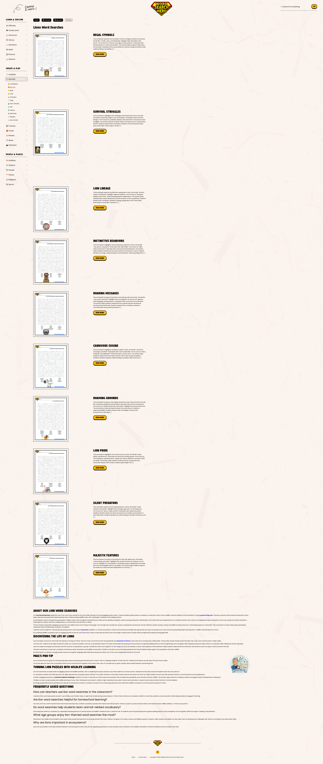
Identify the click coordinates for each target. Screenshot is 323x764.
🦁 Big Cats (11, 87)
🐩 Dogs (10, 100)
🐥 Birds (10, 90)
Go (314, 6)
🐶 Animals (10, 79)
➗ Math (9, 49)
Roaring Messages (106, 293)
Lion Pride (100, 450)
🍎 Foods (10, 131)
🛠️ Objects (10, 165)
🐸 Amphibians (13, 84)
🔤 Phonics (10, 54)
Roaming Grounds (105, 398)
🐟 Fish (10, 107)
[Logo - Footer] (157, 743)
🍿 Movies (10, 135)
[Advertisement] (64, 84)
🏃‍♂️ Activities (11, 74)
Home (36, 20)
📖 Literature (11, 45)
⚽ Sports (10, 184)
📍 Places (10, 175)
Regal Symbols (103, 35)
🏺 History (10, 40)
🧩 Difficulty (11, 25)
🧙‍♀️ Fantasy (10, 126)
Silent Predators (105, 503)
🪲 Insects (11, 110)
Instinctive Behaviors (108, 241)
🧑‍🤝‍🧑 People (10, 170)
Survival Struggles (107, 111)
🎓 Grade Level (12, 30)
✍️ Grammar (11, 35)
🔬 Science (10, 59)
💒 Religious (11, 179)
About (133, 757)
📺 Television (11, 145)
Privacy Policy (143, 757)
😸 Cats (10, 94)
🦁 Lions (68, 20)
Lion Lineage (101, 188)
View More (100, 54)
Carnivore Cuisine (105, 345)
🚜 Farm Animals (13, 104)
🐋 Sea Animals (13, 120)
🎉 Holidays (11, 160)
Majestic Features (106, 555)
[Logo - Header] (161, 9)
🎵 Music (9, 140)
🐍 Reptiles (11, 117)
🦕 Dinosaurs (12, 97)
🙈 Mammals (12, 113)
